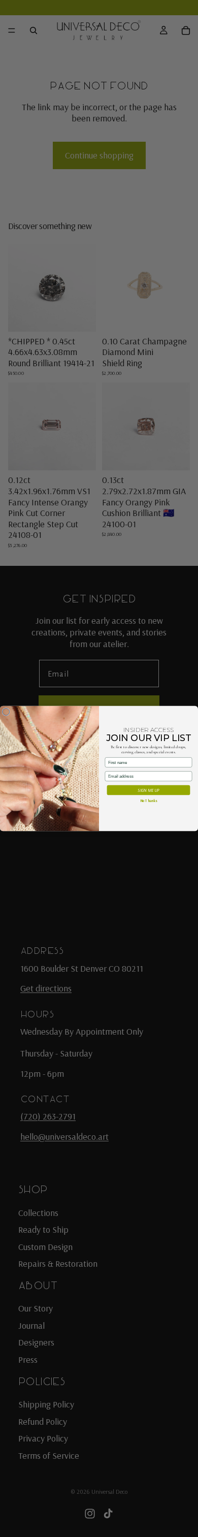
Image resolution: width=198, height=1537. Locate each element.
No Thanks (148, 800)
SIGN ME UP (148, 790)
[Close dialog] (6, 711)
